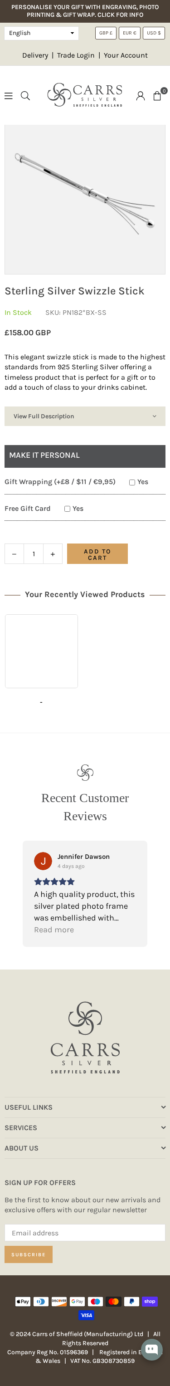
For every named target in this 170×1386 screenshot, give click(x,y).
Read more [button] (54, 930)
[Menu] (8, 95)
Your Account (126, 55)
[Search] (25, 95)
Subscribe (28, 1255)
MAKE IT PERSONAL (44, 455)
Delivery (35, 55)
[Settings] (140, 95)
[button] (157, 95)
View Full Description (44, 416)
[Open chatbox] (152, 1356)
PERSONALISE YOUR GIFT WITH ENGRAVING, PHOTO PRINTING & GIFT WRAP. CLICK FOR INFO (85, 11)
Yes (142, 481)
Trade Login (77, 55)
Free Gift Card (28, 508)
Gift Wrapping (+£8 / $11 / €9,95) (60, 481)
